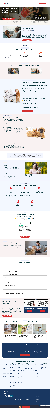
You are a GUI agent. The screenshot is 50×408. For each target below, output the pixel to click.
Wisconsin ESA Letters (21, 382)
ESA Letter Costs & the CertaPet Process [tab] (14, 265)
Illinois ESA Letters (20, 364)
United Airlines (27, 396)
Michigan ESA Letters (21, 370)
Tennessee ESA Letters (13, 382)
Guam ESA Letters (42, 364)
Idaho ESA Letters (35, 370)
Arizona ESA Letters (28, 364)
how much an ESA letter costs (14, 129)
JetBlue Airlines (27, 394)
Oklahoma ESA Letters (28, 368)
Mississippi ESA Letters (13, 376)
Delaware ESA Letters (13, 367)
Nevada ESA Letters (35, 373)
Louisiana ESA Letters (13, 373)
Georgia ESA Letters (13, 370)
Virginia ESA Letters (13, 384)
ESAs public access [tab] (39, 265)
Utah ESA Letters (35, 376)
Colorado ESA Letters (36, 367)
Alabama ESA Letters (13, 364)
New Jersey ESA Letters (6, 373)
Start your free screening (26, 406)
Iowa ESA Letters (20, 367)
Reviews (16, 396)
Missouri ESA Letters (20, 373)
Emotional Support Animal (18, 399)
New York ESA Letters (6, 374)
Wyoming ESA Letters (36, 380)
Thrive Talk (16, 402)
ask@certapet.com (40, 396)
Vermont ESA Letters (6, 381)
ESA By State (27, 399)
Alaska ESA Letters (35, 364)
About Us (16, 394)
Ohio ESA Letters (20, 378)
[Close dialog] (45, 406)
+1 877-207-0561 (39, 398)
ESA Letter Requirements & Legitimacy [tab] (28, 265)
